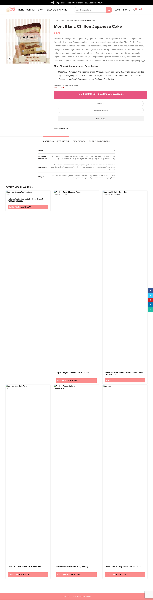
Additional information (56, 141)
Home (56, 20)
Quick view (97, 202)
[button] (97, 197)
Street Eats (64, 20)
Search (109, 10)
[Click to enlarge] (10, 59)
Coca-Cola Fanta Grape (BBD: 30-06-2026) (25, 567)
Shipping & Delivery (99, 141)
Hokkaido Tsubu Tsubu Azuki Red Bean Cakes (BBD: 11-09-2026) (124, 374)
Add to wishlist (62, 128)
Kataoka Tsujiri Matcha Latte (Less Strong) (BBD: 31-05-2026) (25, 200)
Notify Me (100, 119)
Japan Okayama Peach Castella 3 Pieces (72, 373)
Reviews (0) (79, 141)
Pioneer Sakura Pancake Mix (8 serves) (72, 567)
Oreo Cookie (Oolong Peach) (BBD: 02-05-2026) (124, 567)
